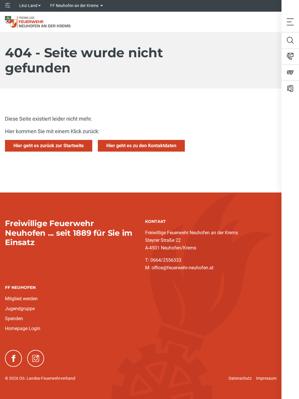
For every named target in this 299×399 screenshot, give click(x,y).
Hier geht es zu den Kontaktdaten (141, 145)
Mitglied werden (21, 298)
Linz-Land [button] (28, 5)
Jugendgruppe (20, 308)
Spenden (14, 318)
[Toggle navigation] (290, 22)
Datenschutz (240, 378)
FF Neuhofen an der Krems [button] (74, 5)
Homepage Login (22, 328)
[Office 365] (290, 88)
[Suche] (290, 40)
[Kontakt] (290, 56)
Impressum (266, 378)
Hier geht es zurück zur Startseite (48, 145)
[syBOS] (290, 72)
